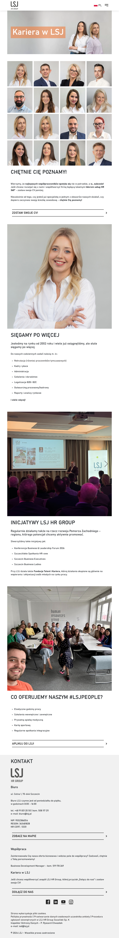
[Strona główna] (14, 5)
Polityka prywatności (21, 917)
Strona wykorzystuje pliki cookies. (28, 913)
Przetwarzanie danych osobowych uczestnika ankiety (62, 917)
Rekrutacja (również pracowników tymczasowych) (40, 361)
